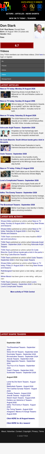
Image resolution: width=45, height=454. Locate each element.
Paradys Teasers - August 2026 (19, 393)
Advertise (11, 431)
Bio (3, 61)
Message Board (6, 79)
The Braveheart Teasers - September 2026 (17, 204)
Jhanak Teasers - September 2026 (20, 358)
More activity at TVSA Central (22, 291)
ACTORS (9, 13)
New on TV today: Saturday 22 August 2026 (18, 115)
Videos (4, 74)
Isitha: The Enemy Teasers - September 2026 (18, 192)
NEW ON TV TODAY (17, 18)
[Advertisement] (22, 311)
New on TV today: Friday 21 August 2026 (17, 168)
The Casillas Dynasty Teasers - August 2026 (22, 389)
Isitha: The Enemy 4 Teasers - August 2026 (21, 405)
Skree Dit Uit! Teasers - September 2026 (22, 351)
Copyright (27, 431)
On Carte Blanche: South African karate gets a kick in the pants (22, 140)
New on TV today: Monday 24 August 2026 (17, 88)
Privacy (35, 431)
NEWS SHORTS (32, 13)
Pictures (4, 65)
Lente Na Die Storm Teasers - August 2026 (21, 382)
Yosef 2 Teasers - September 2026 (20, 370)
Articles (4, 70)
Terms (41, 431)
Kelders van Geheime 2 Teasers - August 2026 (20, 401)
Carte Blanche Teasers (17, 254)
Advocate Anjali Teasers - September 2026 (17, 127)
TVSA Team (5, 236)
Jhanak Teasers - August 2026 (18, 395)
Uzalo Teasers (29, 260)
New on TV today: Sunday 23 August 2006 (17, 101)
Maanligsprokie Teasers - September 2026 (21, 362)
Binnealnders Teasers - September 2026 (22, 356)
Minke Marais (6, 276)
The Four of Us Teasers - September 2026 (21, 366)
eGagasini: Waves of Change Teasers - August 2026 (22, 412)
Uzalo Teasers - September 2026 (13, 153)
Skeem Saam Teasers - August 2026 (21, 397)
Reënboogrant (6, 271)
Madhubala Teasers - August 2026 (20, 386)
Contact (19, 431)
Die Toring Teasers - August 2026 (20, 409)
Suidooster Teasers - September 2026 (21, 372)
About (3, 431)
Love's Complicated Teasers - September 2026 (19, 180)
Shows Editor (6, 221)
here (41, 54)
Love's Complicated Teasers (12, 286)
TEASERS (31, 18)
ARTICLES (19, 13)
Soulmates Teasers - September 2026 (21, 354)
